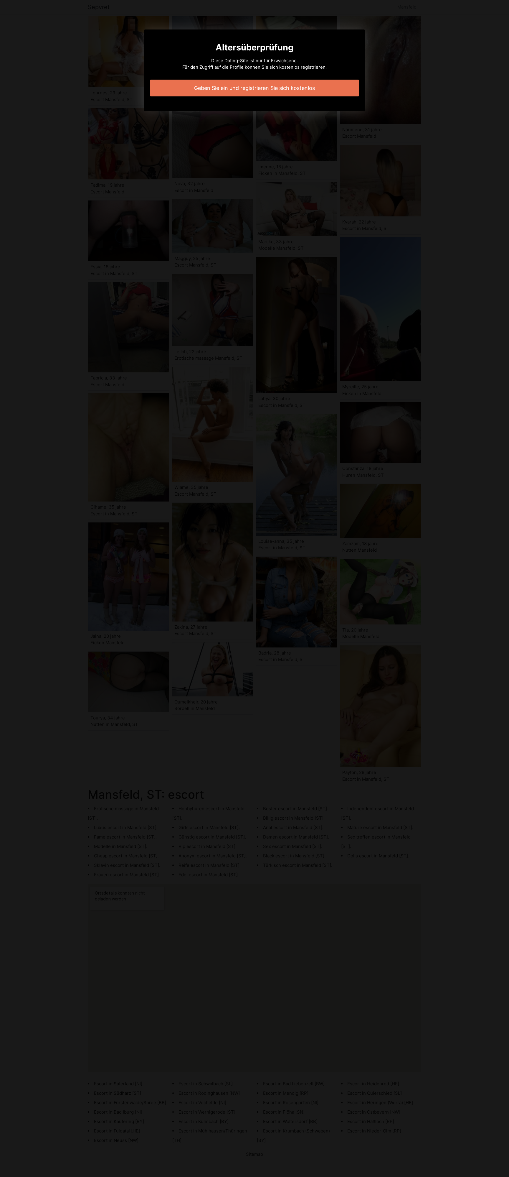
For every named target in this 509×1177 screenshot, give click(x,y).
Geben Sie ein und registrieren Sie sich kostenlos (254, 88)
